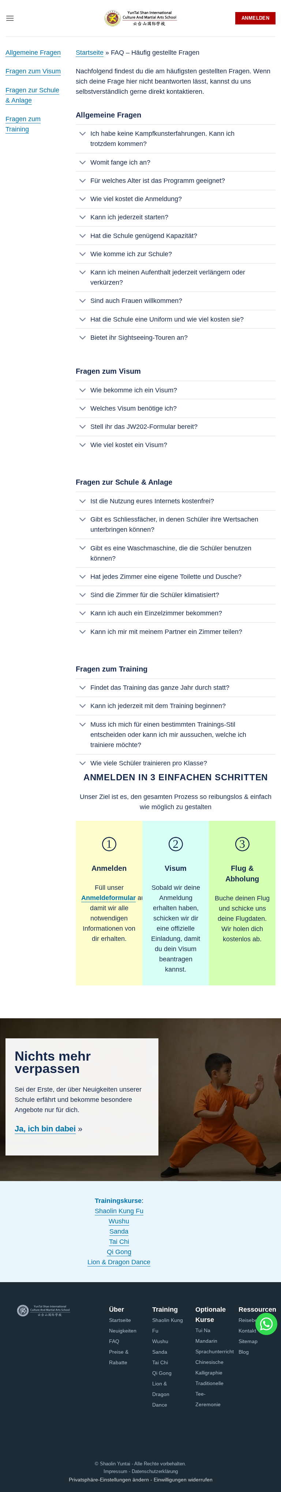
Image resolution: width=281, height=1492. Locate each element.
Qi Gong (119, 1251)
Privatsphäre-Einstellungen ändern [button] (109, 1480)
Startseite (90, 52)
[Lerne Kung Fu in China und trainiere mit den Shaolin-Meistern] (140, 18)
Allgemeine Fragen (33, 52)
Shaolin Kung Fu (119, 1211)
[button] (9, 18)
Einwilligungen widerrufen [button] (183, 1480)
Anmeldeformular (108, 897)
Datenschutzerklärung (154, 1471)
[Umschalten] (83, 134)
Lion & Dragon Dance (118, 1262)
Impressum (115, 1471)
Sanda (118, 1231)
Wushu (119, 1221)
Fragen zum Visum (33, 71)
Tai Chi (119, 1241)
